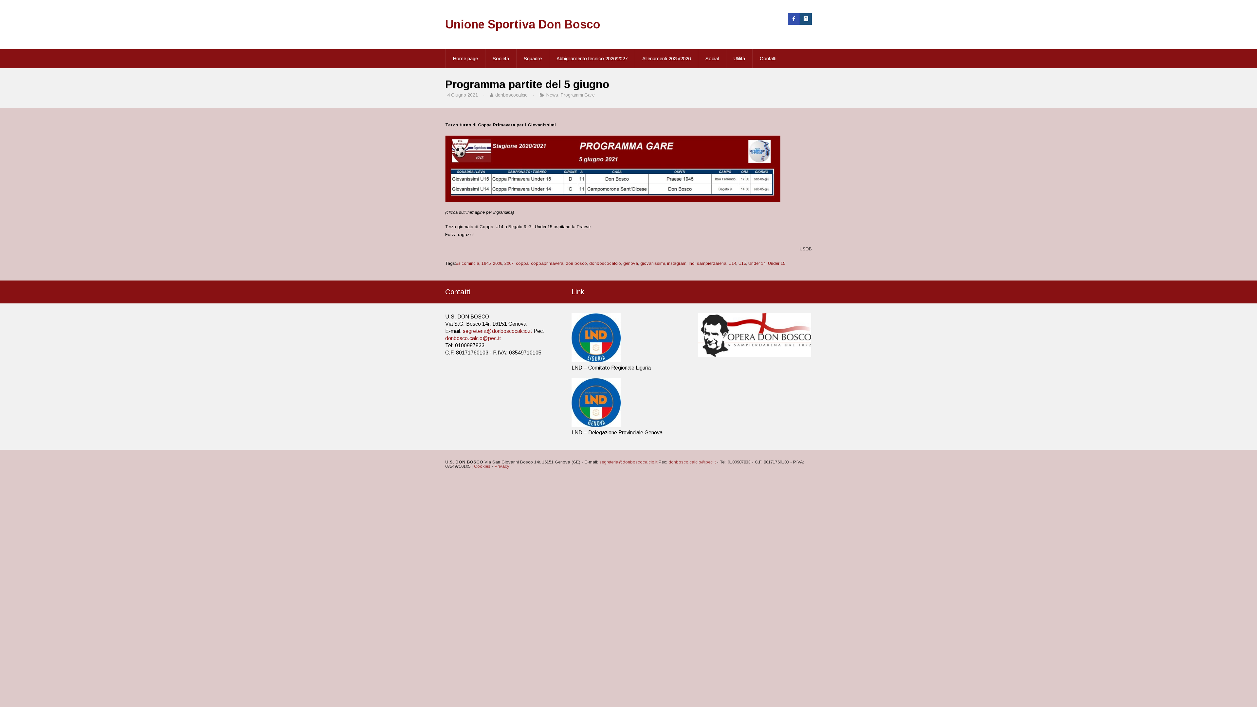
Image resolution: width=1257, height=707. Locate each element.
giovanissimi (652, 263)
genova (630, 263)
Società (501, 58)
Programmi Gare (578, 95)
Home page (465, 58)
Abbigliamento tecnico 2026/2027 (592, 58)
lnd (692, 263)
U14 (732, 263)
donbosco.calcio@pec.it (473, 338)
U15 (742, 263)
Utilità (739, 58)
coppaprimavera (547, 263)
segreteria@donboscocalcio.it (497, 331)
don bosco (576, 263)
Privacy (502, 466)
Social (712, 58)
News (552, 95)
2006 (497, 263)
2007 (509, 263)
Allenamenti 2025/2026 (666, 58)
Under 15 (776, 263)
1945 (486, 263)
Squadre (533, 58)
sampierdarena (711, 263)
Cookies (482, 466)
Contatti (768, 58)
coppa (522, 263)
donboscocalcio (605, 263)
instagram (676, 263)
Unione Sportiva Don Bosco (522, 24)
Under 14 (757, 263)
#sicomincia (467, 263)
